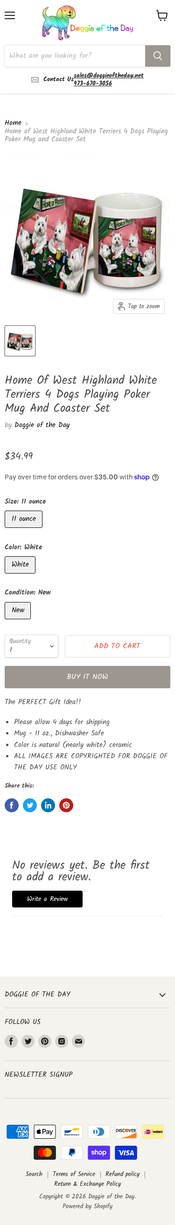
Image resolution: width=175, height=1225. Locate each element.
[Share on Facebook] (12, 805)
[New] (19, 622)
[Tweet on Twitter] (30, 805)
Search (34, 1174)
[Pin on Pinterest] (66, 805)
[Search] (157, 56)
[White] (21, 576)
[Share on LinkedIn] (48, 805)
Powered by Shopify (87, 1206)
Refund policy (122, 1174)
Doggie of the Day (42, 425)
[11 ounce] (25, 530)
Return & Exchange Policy (87, 1184)
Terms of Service (74, 1174)
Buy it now (87, 677)
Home (13, 123)
